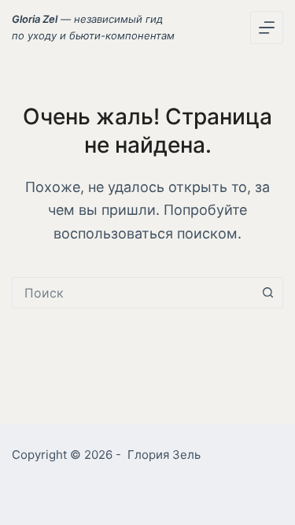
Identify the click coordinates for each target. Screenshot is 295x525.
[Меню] (266, 27)
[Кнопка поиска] (267, 293)
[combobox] (133, 293)
